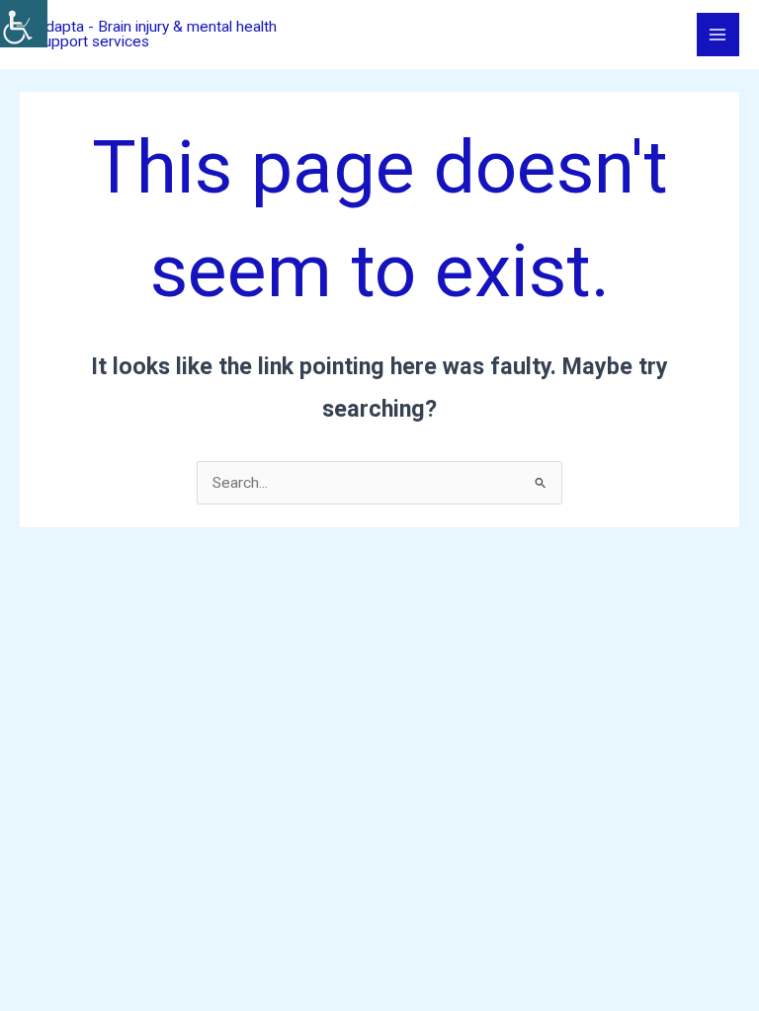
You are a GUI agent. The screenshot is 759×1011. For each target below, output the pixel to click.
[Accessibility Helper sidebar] (23, 23)
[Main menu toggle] (718, 34)
